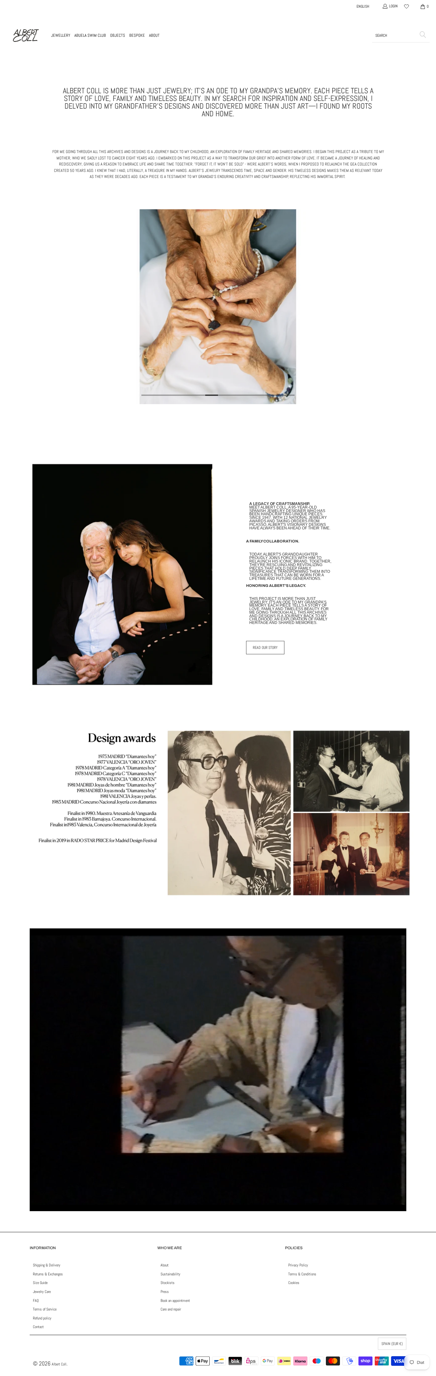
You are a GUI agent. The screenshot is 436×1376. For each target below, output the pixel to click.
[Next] (397, 306)
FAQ (36, 1300)
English (363, 6)
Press (165, 1291)
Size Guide (40, 1282)
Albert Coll (59, 1364)
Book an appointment (175, 1300)
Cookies (293, 1282)
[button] (60, 35)
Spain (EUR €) (392, 1343)
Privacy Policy (298, 1265)
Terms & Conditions (302, 1274)
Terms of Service (44, 1309)
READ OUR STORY (265, 647)
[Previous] (38, 306)
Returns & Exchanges (48, 1274)
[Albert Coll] (25, 35)
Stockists (168, 1282)
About (165, 1265)
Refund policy (42, 1318)
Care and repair (171, 1309)
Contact (38, 1326)
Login (393, 6)
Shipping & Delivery (46, 1265)
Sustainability (170, 1274)
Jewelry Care (42, 1291)
